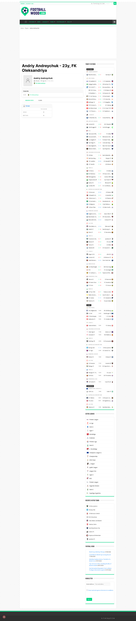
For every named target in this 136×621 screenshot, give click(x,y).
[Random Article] (114, 22)
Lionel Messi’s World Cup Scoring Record (100, 554)
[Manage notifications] (4, 616)
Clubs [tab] (40, 100)
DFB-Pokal (92, 460)
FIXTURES (31, 22)
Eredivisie (92, 438)
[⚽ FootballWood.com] (33, 11)
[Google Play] (104, 3)
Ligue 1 (91, 430)
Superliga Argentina (95, 493)
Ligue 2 (91, 475)
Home (22, 28)
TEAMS (52, 22)
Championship (93, 456)
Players (27, 28)
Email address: (90, 584)
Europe (28, 106)
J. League (92, 463)
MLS (90, 478)
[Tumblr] (100, 3)
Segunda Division (94, 486)
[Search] (115, 3)
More (68, 22)
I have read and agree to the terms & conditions (100, 590)
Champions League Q (95, 452)
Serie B (91, 445)
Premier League (93, 419)
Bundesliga (92, 434)
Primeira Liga (93, 441)
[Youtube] (99, 3)
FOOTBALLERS (60, 22)
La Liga (91, 423)
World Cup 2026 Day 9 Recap (96, 552)
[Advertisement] (68, 44)
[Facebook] (93, 3)
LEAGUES (44, 22)
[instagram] (102, 3)
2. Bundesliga (93, 449)
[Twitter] (95, 3)
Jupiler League (93, 467)
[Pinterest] (97, 3)
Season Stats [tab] (29, 100)
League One (92, 471)
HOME (25, 22)
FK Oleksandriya (40, 83)
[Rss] (91, 3)
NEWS (38, 22)
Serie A (91, 427)
